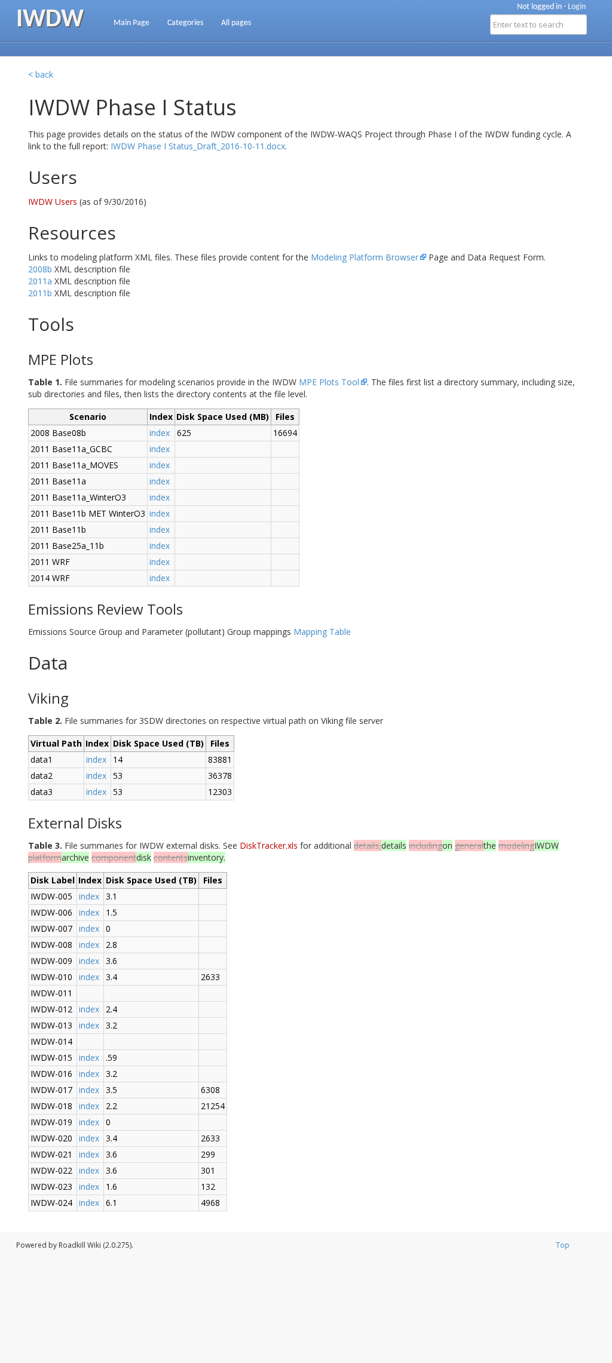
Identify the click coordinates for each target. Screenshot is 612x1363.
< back (40, 74)
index (159, 432)
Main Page (131, 23)
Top (563, 1245)
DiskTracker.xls (269, 845)
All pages (236, 23)
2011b (40, 293)
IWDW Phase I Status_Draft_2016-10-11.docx (198, 146)
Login (577, 6)
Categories (185, 23)
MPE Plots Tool (329, 382)
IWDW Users (53, 201)
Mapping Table (322, 631)
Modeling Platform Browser (364, 257)
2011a (40, 281)
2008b (40, 269)
